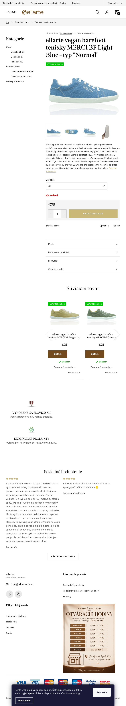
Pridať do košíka (93, 213)
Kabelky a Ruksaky (15, 81)
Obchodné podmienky (13, 3)
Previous (49, 334)
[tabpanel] (64, 338)
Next (117, 334)
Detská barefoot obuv (21, 76)
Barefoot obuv (13, 66)
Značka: (52, 225)
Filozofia (10, 627)
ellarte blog (11, 621)
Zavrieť (67, 225)
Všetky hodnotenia (63, 556)
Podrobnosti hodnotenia (84, 33)
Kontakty (76, 3)
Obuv (8, 46)
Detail (58, 353)
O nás (9, 633)
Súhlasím (102, 692)
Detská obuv (17, 56)
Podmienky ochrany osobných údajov (48, 3)
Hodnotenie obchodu (16, 616)
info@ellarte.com (22, 584)
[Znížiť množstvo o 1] (50, 214)
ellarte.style (18, 594)
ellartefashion (9, 594)
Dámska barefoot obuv (22, 71)
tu (79, 693)
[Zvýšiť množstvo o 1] (63, 214)
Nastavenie (24, 700)
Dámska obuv (17, 51)
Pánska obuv (17, 61)
